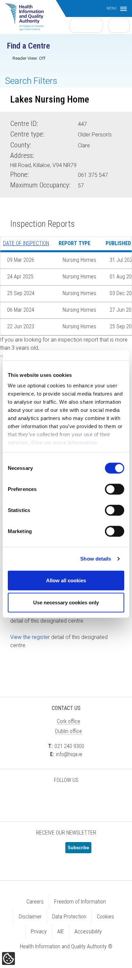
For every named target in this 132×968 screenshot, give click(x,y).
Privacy (39, 931)
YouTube (82, 797)
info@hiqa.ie (69, 754)
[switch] (114, 488)
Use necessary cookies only (66, 602)
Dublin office (68, 731)
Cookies (105, 916)
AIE (60, 931)
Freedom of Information (80, 901)
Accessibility (88, 931)
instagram (99, 797)
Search (119, 25)
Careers (35, 901)
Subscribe (78, 847)
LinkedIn (66, 797)
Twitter (32, 797)
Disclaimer (30, 916)
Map (87, 164)
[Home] (27, 13)
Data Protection (69, 916)
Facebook (49, 797)
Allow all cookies (66, 580)
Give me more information (64, 442)
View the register (30, 637)
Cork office (68, 721)
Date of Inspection (26, 243)
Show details (95, 559)
